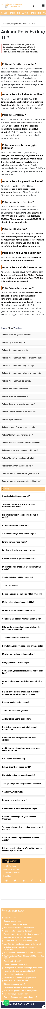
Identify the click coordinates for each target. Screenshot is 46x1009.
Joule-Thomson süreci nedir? (16, 964)
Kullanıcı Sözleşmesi (11, 869)
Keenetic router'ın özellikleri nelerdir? (19, 937)
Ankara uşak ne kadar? (12, 419)
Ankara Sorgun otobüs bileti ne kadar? (19, 412)
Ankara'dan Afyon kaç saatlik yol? (17, 466)
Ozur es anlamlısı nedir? (14, 921)
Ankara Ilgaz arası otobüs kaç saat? (18, 404)
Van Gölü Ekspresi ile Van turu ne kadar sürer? (22, 944)
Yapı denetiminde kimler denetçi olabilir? (20, 928)
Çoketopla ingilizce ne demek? (16, 924)
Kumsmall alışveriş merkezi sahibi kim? (19, 971)
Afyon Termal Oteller (31, 13)
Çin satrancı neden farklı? (14, 984)
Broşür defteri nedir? (12, 961)
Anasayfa (6, 24)
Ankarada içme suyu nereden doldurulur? (20, 450)
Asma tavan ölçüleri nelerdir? (16, 981)
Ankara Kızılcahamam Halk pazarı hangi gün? (22, 373)
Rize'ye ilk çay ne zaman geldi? (16, 994)
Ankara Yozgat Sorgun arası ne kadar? (19, 427)
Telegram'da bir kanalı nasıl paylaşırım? (20, 977)
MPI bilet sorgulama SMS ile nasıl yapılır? (20, 991)
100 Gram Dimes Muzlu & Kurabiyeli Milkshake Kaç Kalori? (24, 957)
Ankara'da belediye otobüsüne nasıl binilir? (21, 442)
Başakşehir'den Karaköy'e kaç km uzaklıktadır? (23, 934)
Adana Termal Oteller (10, 13)
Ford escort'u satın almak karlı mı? (18, 931)
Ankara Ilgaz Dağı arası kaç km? (16, 396)
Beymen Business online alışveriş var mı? (20, 997)
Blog (13, 24)
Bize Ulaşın (7, 876)
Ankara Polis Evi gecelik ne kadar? (17, 334)
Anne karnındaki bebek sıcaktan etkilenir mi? (21, 481)
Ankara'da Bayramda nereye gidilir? (17, 435)
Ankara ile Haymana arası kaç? (15, 389)
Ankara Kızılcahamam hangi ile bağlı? (18, 365)
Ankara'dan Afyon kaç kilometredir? (18, 458)
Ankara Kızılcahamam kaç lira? (16, 350)
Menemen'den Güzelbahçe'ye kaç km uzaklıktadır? (24, 953)
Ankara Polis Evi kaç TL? (25, 24)
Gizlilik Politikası (9, 866)
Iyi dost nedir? (10, 918)
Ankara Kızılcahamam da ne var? (16, 381)
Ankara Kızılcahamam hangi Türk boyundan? (22, 358)
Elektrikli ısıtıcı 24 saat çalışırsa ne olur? (20, 941)
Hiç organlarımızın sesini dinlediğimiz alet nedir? (23, 968)
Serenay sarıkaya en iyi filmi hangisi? (18, 987)
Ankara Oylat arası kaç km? (14, 342)
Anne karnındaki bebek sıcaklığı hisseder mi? (22, 473)
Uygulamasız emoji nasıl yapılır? (17, 974)
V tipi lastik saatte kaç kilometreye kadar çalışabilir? (20, 948)
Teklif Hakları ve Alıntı (11, 873)
